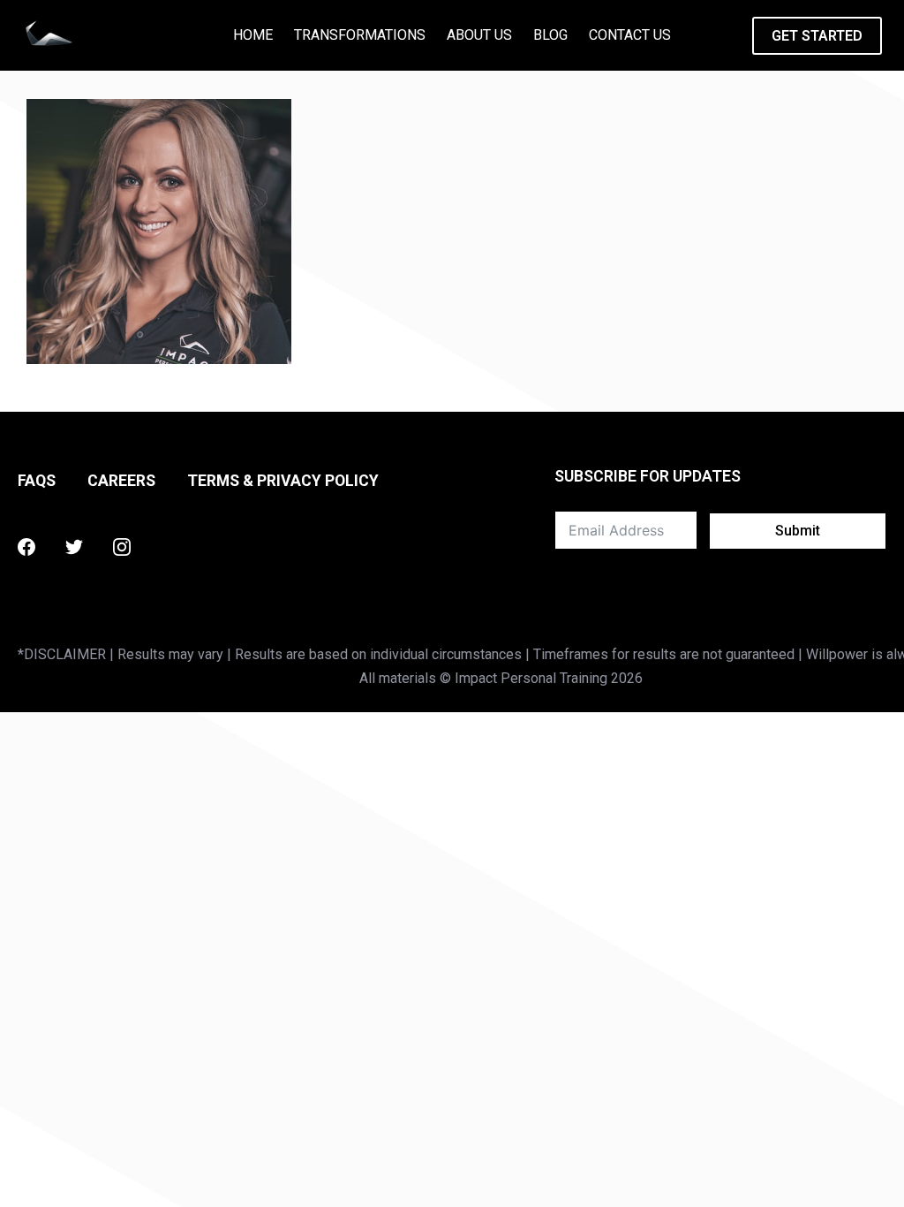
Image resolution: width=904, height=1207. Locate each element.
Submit (797, 530)
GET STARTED (817, 35)
